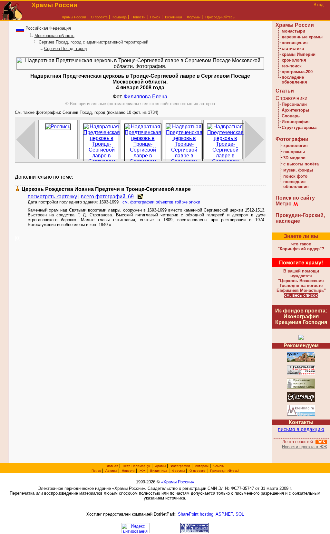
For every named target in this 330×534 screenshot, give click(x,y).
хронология (294, 60)
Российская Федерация (48, 28)
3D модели (294, 157)
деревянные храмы (302, 37)
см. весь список (301, 295)
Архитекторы (295, 110)
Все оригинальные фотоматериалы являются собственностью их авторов (140, 103)
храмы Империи (298, 54)
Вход (319, 4)
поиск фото (295, 176)
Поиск (155, 17)
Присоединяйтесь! (220, 17)
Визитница (173, 17)
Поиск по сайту (295, 198)
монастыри (293, 31)
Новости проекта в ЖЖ (304, 446)
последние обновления (294, 79)
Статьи (285, 91)
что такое (301, 246)
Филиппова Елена (145, 96)
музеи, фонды (298, 170)
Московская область (54, 35)
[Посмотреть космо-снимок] (140, 196)
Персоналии (294, 104)
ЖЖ (142, 470)
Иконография (296, 121)
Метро (284, 203)
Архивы (111, 470)
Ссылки (219, 466)
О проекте (197, 470)
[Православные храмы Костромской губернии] (301, 374)
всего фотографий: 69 (107, 196)
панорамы (294, 151)
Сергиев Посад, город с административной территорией (93, 42)
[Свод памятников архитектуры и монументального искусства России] (301, 361)
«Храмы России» (177, 482)
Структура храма (299, 127)
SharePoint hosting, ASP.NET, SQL (211, 514)
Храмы (160, 466)
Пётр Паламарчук (136, 466)
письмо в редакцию (301, 429)
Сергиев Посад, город (65, 48)
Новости (138, 17)
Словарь (291, 116)
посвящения (295, 42)
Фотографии (292, 139)
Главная (112, 466)
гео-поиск (292, 66)
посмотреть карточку (52, 196)
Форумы (193, 17)
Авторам (202, 466)
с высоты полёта (301, 164)
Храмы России (74, 17)
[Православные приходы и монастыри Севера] (301, 387)
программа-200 (297, 71)
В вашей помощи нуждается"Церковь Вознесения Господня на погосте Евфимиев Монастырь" (301, 281)
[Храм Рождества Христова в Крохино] (301, 415)
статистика (293, 48)
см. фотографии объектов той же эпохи (161, 202)
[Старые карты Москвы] (301, 400)
